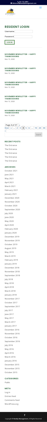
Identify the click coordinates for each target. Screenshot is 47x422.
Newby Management (20, 419)
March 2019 (10, 256)
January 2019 (11, 263)
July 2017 (9, 310)
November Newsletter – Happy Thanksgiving (20, 55)
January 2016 (11, 360)
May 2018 (9, 283)
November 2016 (12, 333)
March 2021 (10, 186)
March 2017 (10, 322)
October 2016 (11, 337)
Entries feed (10, 396)
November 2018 (12, 271)
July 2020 (9, 213)
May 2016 (9, 349)
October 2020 (11, 205)
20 (40, 128)
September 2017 (12, 306)
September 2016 (12, 341)
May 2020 (9, 221)
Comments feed (12, 400)
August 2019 (10, 248)
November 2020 (12, 201)
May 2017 (9, 318)
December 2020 (12, 198)
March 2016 (10, 357)
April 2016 (9, 353)
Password (9, 36)
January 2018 (11, 294)
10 (36, 128)
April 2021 (9, 182)
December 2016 (12, 329)
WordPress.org (11, 404)
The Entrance (11, 145)
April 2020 (9, 225)
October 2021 (11, 170)
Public (7, 382)
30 (44, 128)
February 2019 (11, 260)
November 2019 (12, 240)
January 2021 (11, 194)
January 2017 (11, 325)
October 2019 (11, 244)
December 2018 (12, 267)
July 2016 (9, 345)
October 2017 (11, 302)
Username (9, 31)
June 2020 (9, 217)
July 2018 (9, 279)
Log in (7, 392)
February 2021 (11, 190)
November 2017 (12, 298)
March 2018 (10, 291)
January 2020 (11, 232)
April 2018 (9, 287)
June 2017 (9, 314)
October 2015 (11, 372)
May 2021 (9, 178)
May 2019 (9, 252)
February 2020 (11, 229)
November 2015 (12, 368)
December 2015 (12, 364)
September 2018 (12, 275)
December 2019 (12, 236)
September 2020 (12, 209)
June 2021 (9, 174)
